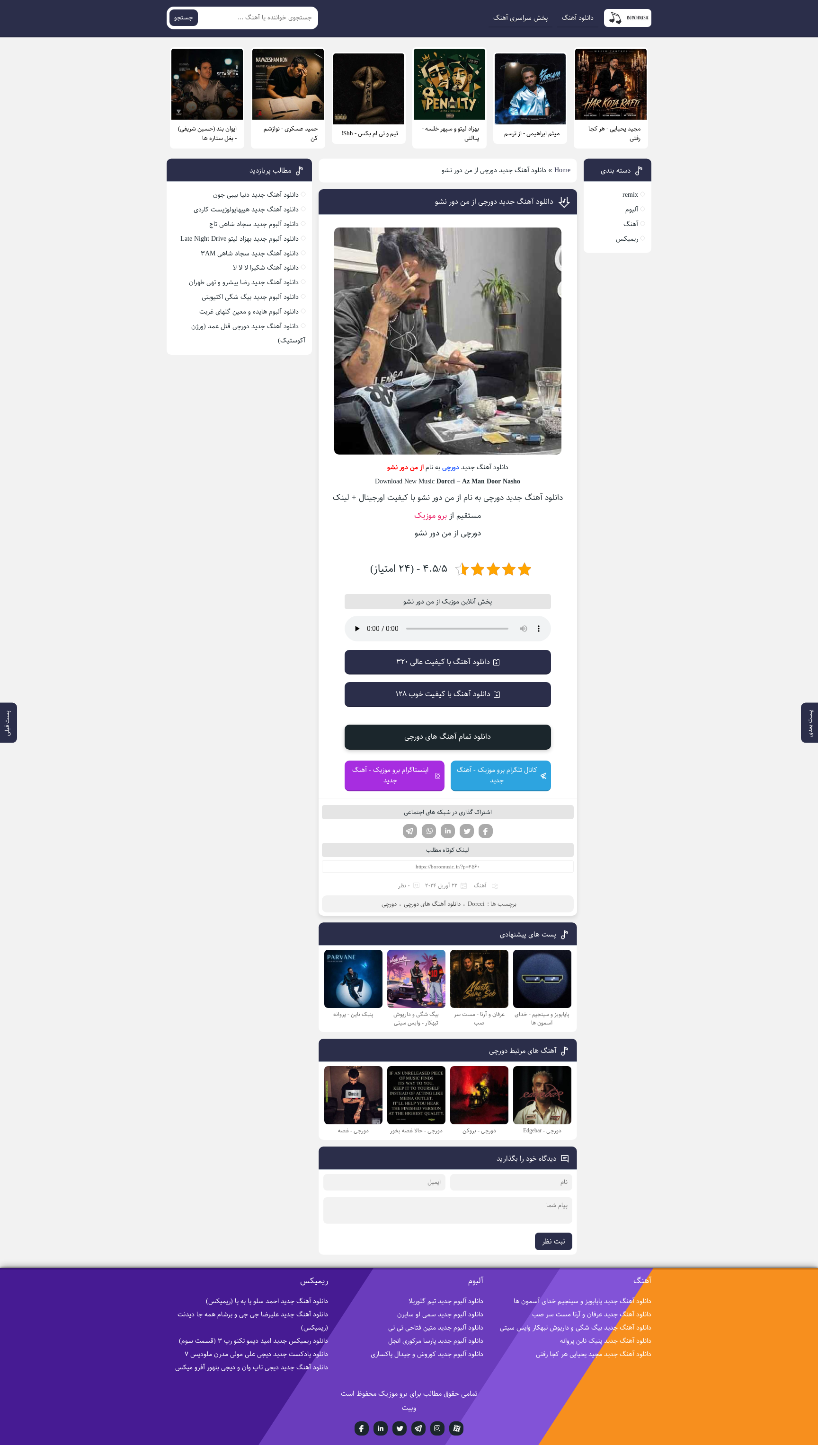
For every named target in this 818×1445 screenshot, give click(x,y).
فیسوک (486, 831)
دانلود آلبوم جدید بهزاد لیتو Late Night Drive (239, 239)
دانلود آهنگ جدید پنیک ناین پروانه (605, 1341)
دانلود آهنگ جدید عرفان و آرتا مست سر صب (591, 1314)
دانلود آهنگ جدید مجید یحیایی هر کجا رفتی (593, 1354)
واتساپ (429, 831)
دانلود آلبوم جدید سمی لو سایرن (440, 1314)
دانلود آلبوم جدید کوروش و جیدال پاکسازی (427, 1354)
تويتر (399, 1428)
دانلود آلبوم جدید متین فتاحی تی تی (435, 1327)
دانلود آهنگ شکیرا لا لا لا (266, 268)
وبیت (409, 1407)
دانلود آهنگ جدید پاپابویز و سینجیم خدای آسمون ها (582, 1301)
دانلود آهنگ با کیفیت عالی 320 (443, 662)
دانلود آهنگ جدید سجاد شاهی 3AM (250, 253)
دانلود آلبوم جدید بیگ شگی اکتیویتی (250, 297)
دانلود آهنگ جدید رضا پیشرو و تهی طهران (244, 282)
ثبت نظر (553, 1241)
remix (630, 195)
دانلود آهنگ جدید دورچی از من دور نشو (494, 202)
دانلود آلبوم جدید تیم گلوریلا (446, 1301)
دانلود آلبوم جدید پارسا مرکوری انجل (435, 1341)
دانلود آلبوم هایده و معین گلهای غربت (249, 312)
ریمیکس (627, 239)
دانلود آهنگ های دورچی (432, 904)
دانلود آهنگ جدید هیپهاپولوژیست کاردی (246, 209)
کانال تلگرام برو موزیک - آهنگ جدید (497, 775)
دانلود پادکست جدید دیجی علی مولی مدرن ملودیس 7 (256, 1354)
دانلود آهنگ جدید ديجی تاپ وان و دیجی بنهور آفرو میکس (251, 1367)
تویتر (467, 831)
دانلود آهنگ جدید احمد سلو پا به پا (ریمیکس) (267, 1301)
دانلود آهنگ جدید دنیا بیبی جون (256, 195)
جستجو (183, 18)
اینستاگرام (437, 1428)
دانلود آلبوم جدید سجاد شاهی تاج (254, 224)
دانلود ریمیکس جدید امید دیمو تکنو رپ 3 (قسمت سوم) (253, 1341)
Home (562, 170)
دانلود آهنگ (578, 18)
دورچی (450, 467)
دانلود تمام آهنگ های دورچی (447, 737)
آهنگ (480, 885)
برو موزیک (430, 515)
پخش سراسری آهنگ (520, 18)
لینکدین (448, 831)
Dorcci (476, 904)
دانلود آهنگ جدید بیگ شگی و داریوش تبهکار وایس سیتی (575, 1327)
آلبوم (631, 209)
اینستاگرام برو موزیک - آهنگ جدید (390, 775)
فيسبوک (362, 1428)
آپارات (456, 1428)
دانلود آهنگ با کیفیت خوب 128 (443, 694)
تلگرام (410, 831)
